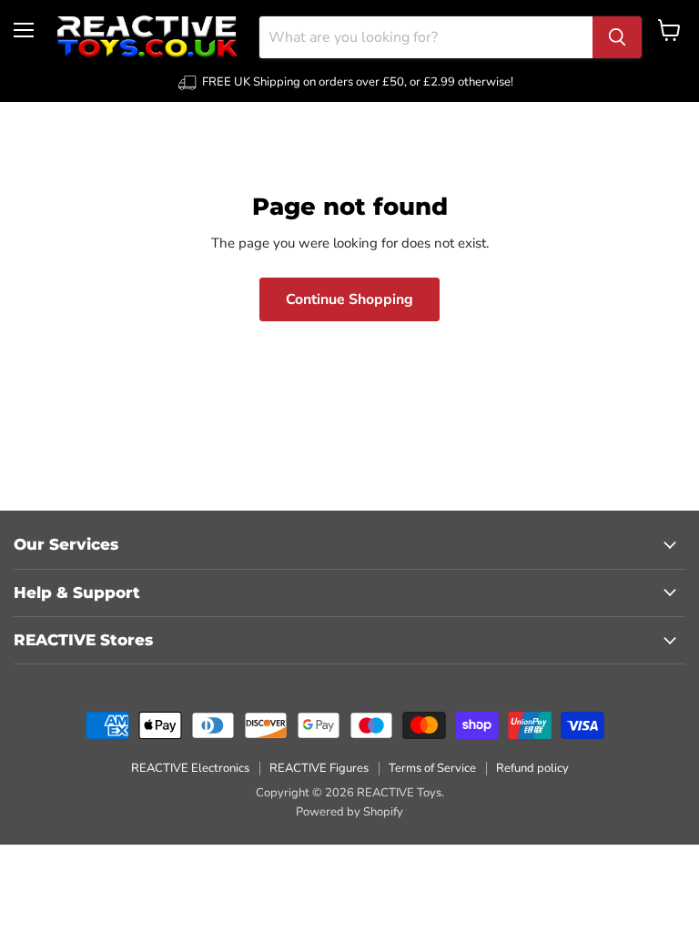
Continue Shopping (349, 299)
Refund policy (532, 768)
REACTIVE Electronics (190, 768)
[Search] (617, 37)
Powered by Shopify (349, 812)
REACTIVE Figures (319, 768)
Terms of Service (432, 768)
